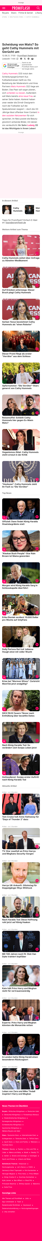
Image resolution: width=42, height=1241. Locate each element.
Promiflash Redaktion (27, 55)
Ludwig (31, 125)
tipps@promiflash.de (16, 222)
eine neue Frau (26, 96)
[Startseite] (21, 8)
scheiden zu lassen (16, 93)
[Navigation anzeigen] (4, 8)
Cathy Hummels (10, 73)
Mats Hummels (18, 86)
